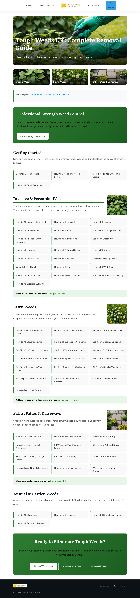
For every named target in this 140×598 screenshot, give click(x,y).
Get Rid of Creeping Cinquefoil (106, 342)
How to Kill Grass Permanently (30, 185)
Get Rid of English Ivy (102, 238)
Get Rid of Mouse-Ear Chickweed (70, 367)
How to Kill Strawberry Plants (106, 515)
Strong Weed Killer (56, 293)
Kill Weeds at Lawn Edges (28, 390)
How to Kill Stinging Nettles (67, 250)
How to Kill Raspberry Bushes (30, 523)
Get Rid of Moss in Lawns (104, 378)
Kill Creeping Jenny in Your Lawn (31, 378)
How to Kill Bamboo (63, 230)
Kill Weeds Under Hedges (66, 456)
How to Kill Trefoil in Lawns (105, 358)
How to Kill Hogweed (26, 250)
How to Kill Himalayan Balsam (107, 230)
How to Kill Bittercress (64, 515)
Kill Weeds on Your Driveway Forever (67, 446)
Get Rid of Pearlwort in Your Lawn (29, 369)
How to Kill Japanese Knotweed (31, 222)
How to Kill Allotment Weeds (67, 468)
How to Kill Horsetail (102, 222)
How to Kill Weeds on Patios (67, 436)
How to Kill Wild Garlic (103, 267)
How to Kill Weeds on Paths (29, 436)
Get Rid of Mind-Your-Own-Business (67, 380)
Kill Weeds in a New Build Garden (32, 468)
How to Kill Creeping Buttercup (30, 283)
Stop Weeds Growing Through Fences (30, 458)
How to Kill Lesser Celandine (67, 275)
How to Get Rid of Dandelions (68, 330)
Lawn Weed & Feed (71, 566)
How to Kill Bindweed (64, 222)
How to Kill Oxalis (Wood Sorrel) (107, 275)
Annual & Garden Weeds (57, 94)
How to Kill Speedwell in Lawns (69, 358)
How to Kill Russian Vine (65, 238)
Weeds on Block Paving (103, 436)
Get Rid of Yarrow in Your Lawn (69, 350)
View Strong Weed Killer (33, 136)
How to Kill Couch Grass (27, 258)
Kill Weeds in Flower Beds (104, 456)
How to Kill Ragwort (64, 258)
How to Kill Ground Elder (27, 230)
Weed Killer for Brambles (27, 267)
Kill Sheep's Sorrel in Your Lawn (107, 367)
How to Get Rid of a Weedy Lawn (67, 175)
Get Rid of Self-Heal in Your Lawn (32, 350)
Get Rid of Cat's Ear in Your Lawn (108, 350)
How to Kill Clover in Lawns (29, 342)
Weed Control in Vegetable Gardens (105, 469)
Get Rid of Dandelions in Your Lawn (30, 332)
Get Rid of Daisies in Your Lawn (107, 330)
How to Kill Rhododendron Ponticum (28, 240)
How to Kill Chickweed (26, 515)
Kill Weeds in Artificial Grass (105, 445)
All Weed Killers (98, 566)
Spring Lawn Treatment (69, 400)
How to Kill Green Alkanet (28, 275)
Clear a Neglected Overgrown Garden (106, 175)
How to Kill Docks (62, 267)
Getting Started (37, 94)
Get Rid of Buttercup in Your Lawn (70, 342)
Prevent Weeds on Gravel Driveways (28, 446)
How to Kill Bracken (101, 250)
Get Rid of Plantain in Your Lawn (31, 358)
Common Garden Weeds (27, 173)
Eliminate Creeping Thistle (104, 258)
